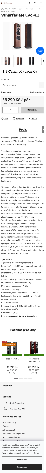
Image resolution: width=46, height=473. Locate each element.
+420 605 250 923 (17, 408)
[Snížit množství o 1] (4, 110)
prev (3, 348)
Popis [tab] (23, 129)
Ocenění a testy (9, 422)
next (43, 348)
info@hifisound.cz (16, 403)
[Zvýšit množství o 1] (17, 110)
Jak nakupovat (8, 430)
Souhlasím (22, 467)
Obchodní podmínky (11, 437)
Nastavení (22, 459)
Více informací (34, 453)
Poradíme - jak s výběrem (13, 433)
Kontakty (6, 426)
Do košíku (32, 110)
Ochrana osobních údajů (13, 441)
